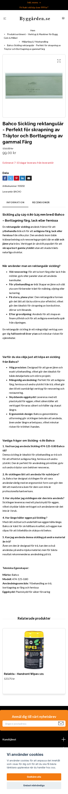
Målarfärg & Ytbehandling (35, 41)
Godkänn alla (34, 776)
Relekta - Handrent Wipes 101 (24, 674)
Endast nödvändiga (34, 785)
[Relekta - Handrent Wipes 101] (34, 650)
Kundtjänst (9, 739)
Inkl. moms (33, 2)
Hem (32, 30)
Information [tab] (15, 202)
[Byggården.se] (34, 18)
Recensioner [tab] (41, 202)
